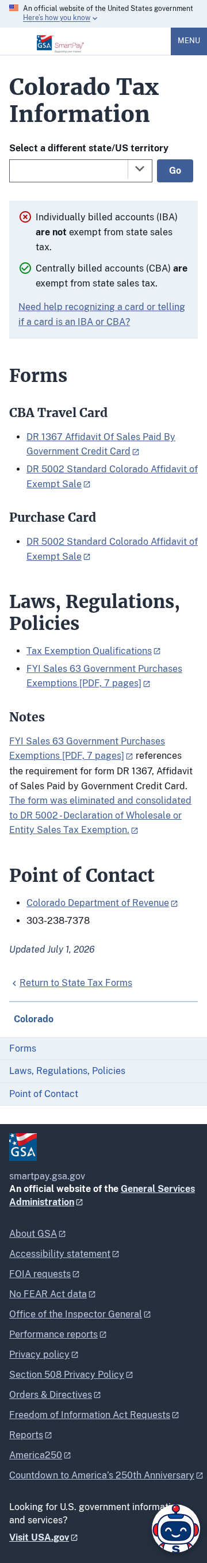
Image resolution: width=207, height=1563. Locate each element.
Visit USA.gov (39, 1537)
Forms (22, 1048)
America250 (35, 1455)
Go (175, 170)
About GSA (33, 1233)
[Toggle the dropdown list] (140, 168)
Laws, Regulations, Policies (67, 1070)
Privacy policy (39, 1354)
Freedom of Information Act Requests (89, 1414)
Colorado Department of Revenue (97, 902)
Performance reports (53, 1334)
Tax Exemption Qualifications (89, 650)
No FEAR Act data (48, 1294)
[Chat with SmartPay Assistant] (176, 1528)
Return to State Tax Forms (76, 982)
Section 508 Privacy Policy (66, 1374)
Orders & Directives (50, 1394)
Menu (189, 40)
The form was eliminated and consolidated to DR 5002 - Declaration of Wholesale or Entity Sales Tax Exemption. (100, 815)
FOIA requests (40, 1273)
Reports (26, 1435)
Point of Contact (43, 1093)
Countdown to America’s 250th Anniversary (101, 1475)
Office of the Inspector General (75, 1314)
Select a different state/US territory (88, 148)
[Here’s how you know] (103, 14)
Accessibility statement (59, 1253)
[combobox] (80, 170)
